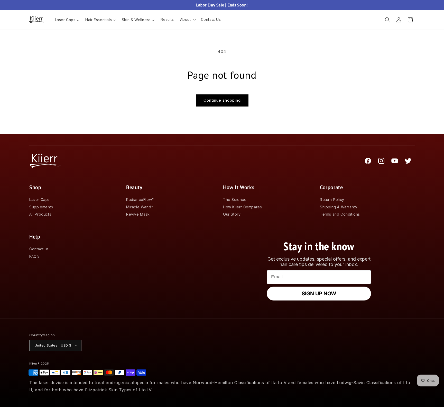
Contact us (39, 249)
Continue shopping (222, 100)
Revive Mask (138, 214)
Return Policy (332, 199)
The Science (235, 199)
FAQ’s (34, 256)
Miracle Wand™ (140, 207)
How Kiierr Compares (242, 207)
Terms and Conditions (340, 214)
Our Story (231, 214)
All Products (40, 214)
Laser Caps (39, 199)
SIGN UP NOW (319, 293)
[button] (187, 19)
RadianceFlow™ (140, 199)
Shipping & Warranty (338, 207)
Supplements (41, 207)
